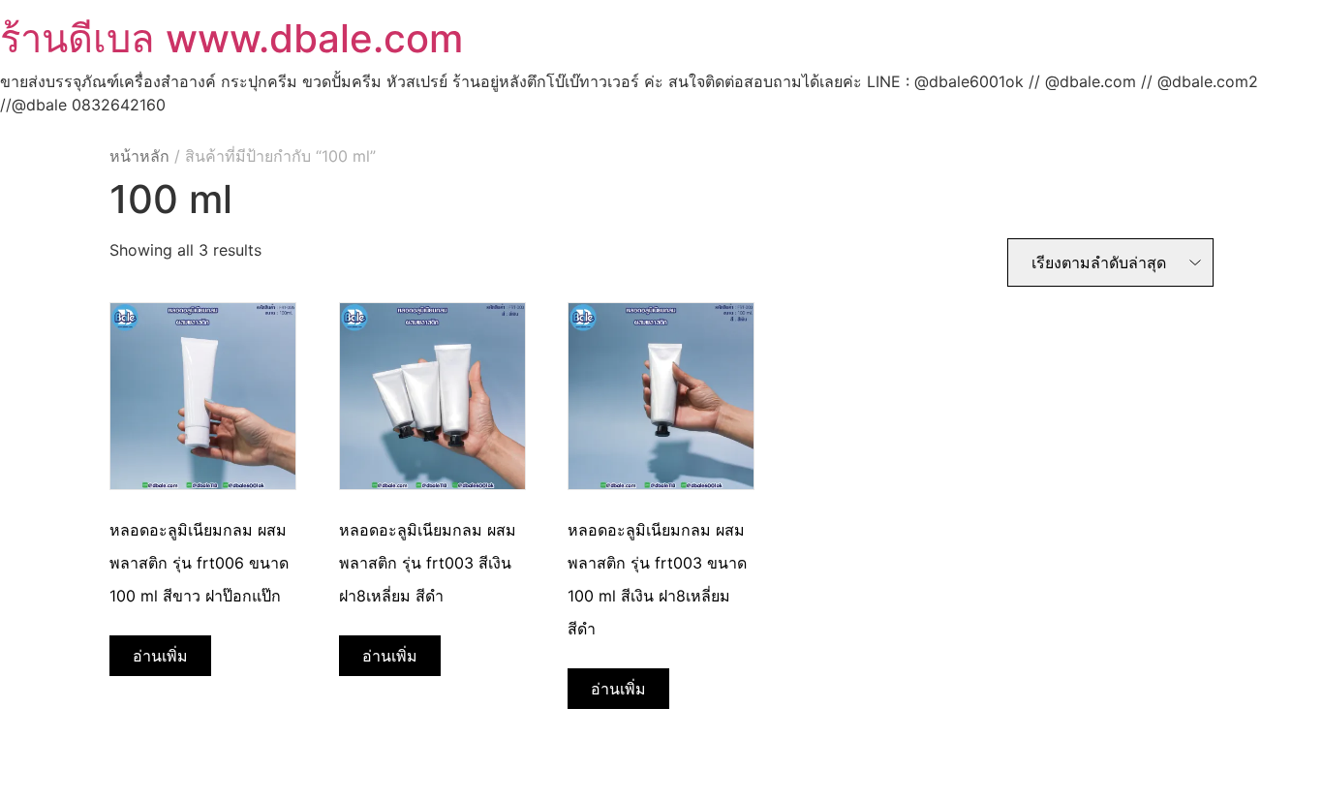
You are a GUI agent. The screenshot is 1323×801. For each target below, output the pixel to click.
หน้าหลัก (139, 156)
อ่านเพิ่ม (160, 655)
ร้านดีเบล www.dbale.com (231, 38)
